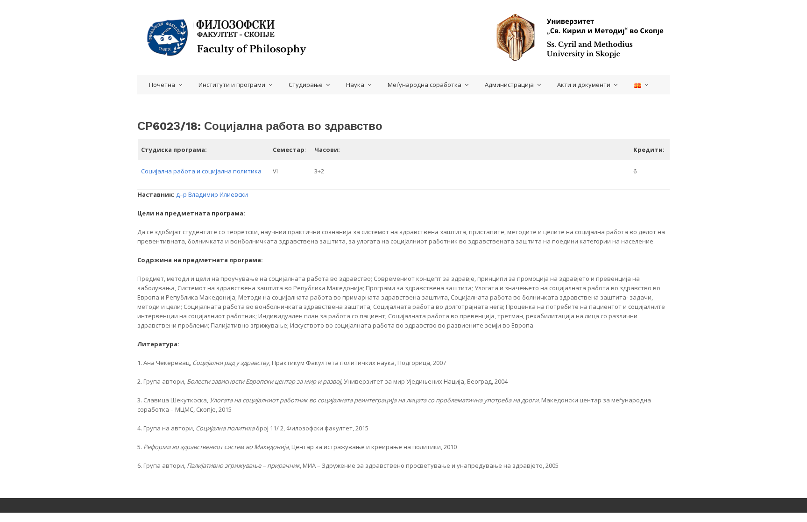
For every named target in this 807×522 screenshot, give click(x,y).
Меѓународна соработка (424, 84)
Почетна (162, 84)
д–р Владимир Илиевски (212, 194)
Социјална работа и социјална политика (201, 171)
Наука (355, 84)
